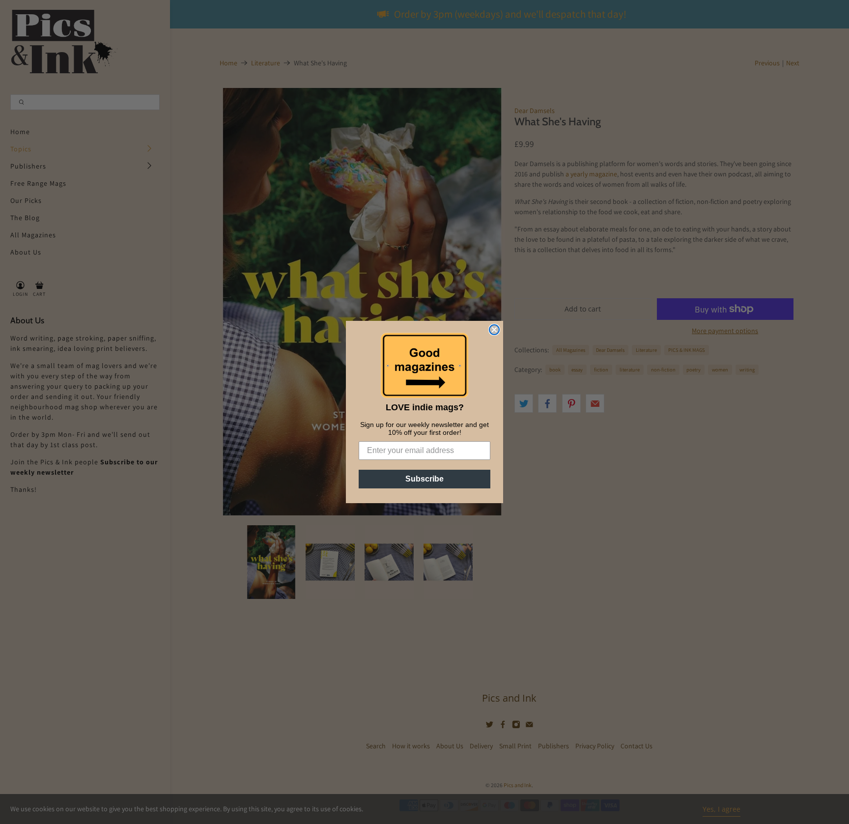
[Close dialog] (494, 330)
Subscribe (424, 479)
